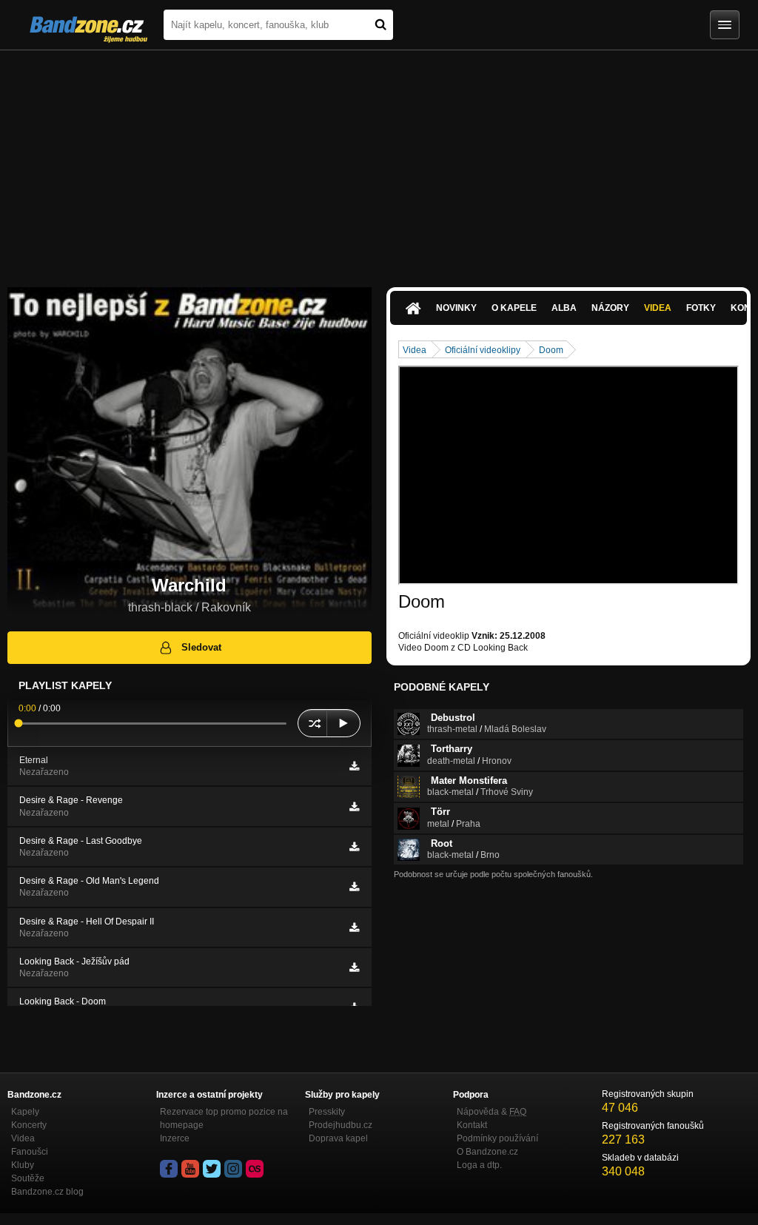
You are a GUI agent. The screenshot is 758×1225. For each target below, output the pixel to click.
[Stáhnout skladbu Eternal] (354, 766)
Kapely (25, 1112)
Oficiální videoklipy (482, 350)
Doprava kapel (338, 1138)
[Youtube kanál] (190, 1169)
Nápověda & (491, 1112)
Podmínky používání (497, 1138)
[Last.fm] (255, 1169)
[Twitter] (212, 1169)
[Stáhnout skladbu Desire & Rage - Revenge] (354, 807)
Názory (610, 308)
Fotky (701, 308)
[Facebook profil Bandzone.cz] (169, 1169)
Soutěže (27, 1178)
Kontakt (472, 1125)
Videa (657, 308)
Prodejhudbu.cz (340, 1125)
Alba (564, 308)
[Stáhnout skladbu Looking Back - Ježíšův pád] (354, 967)
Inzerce (175, 1138)
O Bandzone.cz (487, 1152)
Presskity (327, 1112)
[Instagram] (233, 1169)
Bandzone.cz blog (47, 1192)
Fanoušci (29, 1152)
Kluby (22, 1165)
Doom (551, 350)
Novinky (456, 308)
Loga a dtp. (479, 1165)
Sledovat (201, 647)
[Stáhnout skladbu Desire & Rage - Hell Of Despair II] (354, 927)
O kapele (514, 308)
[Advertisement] (379, 161)
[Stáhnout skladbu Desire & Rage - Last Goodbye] (354, 847)
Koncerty (29, 1125)
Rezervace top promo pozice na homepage (224, 1118)
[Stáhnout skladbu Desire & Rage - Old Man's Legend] (354, 887)
